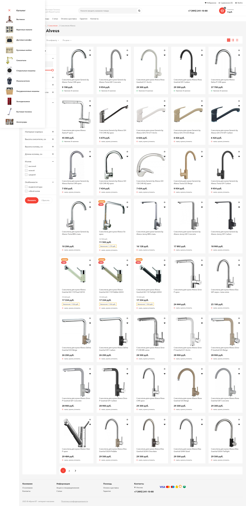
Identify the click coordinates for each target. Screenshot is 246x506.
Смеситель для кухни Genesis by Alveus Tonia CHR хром (75, 80)
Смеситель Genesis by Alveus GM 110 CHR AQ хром (112, 131)
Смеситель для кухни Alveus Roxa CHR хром (150, 399)
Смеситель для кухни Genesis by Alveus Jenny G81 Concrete (187, 232)
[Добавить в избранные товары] (90, 55)
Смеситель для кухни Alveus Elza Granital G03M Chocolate (150, 450)
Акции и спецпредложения (68, 488)
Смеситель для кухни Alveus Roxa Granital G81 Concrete (225, 399)
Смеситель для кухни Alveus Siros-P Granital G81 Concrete (76, 399)
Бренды (46, 18)
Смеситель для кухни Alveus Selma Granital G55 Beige (76, 348)
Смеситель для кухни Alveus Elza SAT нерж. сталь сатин (224, 290)
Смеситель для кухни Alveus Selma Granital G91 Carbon (113, 348)
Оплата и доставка (69, 18)
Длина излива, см (33, 154)
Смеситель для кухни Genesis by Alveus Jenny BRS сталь (149, 232)
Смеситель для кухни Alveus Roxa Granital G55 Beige (188, 399)
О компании (27, 488)
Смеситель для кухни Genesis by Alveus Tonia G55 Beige (187, 182)
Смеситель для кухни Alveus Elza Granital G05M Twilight (224, 450)
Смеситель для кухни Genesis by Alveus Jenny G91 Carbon (224, 232)
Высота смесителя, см (35, 139)
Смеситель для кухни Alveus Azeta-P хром (74, 131)
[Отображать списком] (232, 40)
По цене (66, 40)
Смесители (53, 25)
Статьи (55, 18)
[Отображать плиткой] (228, 40)
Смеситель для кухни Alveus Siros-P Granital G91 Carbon (113, 399)
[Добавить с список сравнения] (90, 50)
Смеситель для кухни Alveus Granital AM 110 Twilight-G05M (149, 290)
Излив (28, 161)
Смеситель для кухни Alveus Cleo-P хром (76, 450)
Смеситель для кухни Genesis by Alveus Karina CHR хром (75, 182)
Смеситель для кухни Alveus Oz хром (112, 232)
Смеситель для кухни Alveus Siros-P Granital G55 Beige (225, 348)
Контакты (94, 18)
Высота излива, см (34, 146)
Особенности (31, 182)
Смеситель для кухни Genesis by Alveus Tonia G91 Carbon (224, 182)
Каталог (20, 10)
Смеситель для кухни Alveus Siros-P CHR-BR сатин (150, 348)
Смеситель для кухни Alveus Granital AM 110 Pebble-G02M (111, 290)
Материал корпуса (34, 131)
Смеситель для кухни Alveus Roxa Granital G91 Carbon (188, 80)
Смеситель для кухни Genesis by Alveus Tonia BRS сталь (75, 232)
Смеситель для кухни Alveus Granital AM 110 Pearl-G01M (74, 290)
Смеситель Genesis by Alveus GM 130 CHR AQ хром (149, 182)
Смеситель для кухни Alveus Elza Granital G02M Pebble (112, 450)
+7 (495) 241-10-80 (198, 10)
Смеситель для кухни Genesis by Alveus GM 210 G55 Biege (187, 131)
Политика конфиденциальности (74, 501)
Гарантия (83, 18)
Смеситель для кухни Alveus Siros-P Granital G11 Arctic (188, 348)
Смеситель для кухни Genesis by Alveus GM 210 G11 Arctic (149, 131)
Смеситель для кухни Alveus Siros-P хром (188, 290)
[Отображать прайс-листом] (237, 40)
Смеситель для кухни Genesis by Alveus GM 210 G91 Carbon (224, 131)
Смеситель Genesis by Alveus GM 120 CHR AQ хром (112, 182)
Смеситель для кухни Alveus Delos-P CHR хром (223, 80)
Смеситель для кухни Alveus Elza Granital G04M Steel (187, 450)
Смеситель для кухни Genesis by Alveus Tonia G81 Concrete (112, 80)
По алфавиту (51, 40)
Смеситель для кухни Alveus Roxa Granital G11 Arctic (150, 80)
